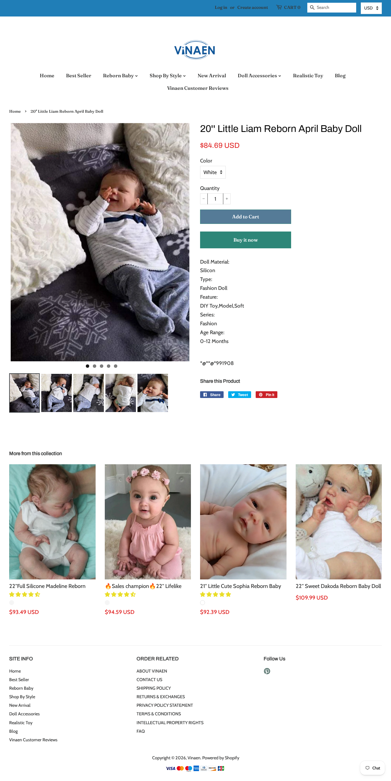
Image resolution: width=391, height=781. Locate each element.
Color (206, 161)
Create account (252, 7)
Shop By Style (166, 75)
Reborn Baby (119, 75)
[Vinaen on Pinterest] (267, 672)
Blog (340, 75)
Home (47, 75)
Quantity (210, 188)
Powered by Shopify (220, 758)
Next (200, 242)
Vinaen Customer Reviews (197, 88)
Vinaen (194, 758)
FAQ (141, 731)
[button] (25, 594)
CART (292, 7)
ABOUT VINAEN (152, 671)
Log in (221, 7)
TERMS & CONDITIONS (159, 714)
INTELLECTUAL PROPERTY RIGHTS (170, 722)
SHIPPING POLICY (154, 688)
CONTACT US (149, 679)
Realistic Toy (308, 75)
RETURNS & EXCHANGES (161, 696)
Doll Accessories (258, 75)
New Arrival (212, 75)
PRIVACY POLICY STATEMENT (165, 705)
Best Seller (78, 75)
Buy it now (245, 240)
